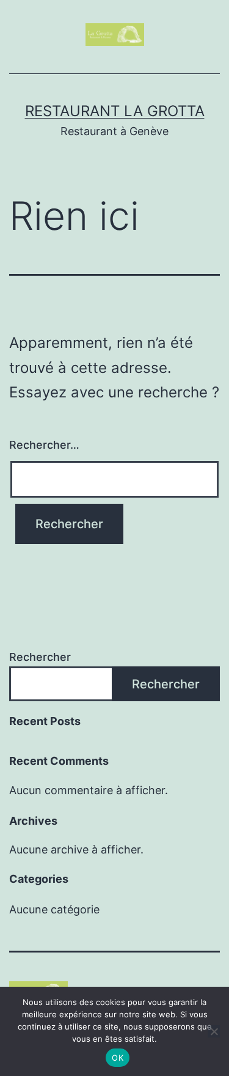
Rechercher (40, 656)
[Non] (214, 1031)
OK (117, 1058)
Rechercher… (44, 444)
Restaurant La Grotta (115, 111)
